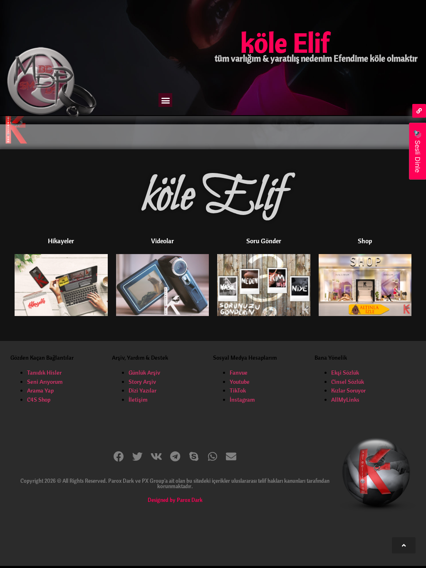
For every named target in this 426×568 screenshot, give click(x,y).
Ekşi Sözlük (345, 372)
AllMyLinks (345, 399)
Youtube (240, 381)
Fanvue (239, 372)
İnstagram (242, 399)
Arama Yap (40, 390)
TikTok (238, 390)
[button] (165, 100)
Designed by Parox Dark (175, 499)
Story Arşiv (142, 381)
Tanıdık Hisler (44, 372)
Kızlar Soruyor (348, 390)
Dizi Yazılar (142, 390)
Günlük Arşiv (144, 372)
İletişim (138, 399)
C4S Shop (38, 399)
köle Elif (284, 42)
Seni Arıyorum (44, 381)
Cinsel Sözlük (347, 381)
